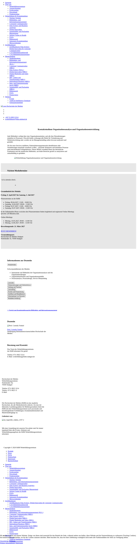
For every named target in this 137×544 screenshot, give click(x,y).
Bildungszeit (13, 39)
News (10, 453)
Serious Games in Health (17, 35)
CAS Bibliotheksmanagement (19, 54)
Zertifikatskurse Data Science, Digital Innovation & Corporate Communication (20, 49)
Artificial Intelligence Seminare (19, 101)
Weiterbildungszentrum (17, 6)
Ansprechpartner (15, 8)
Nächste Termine (15, 18)
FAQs (11, 37)
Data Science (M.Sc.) (16, 70)
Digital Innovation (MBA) (18, 72)
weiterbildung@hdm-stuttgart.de (16, 119)
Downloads (13, 12)
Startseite (8, 3)
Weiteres (8, 97)
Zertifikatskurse (10, 45)
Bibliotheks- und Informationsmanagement (18, 21)
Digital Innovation (15, 29)
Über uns (8, 4)
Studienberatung (14, 58)
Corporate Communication (18, 24)
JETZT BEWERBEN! (8, 231)
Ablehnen (12, 541)
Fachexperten (14, 10)
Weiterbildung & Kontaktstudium (16, 16)
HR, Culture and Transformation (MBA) (17, 78)
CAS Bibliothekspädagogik (18, 52)
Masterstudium (10, 56)
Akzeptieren (4, 541)
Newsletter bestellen (13, 438)
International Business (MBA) (19, 81)
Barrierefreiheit (13, 461)
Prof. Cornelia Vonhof (14, 329)
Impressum (11, 459)
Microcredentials (15, 43)
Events (11, 99)
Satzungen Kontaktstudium (18, 41)
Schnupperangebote (16, 102)
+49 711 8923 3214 (11, 117)
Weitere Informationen (7, 543)
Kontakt (10, 451)
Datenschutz (12, 457)
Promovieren (13, 95)
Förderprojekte (14, 14)
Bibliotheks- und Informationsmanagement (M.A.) (18, 62)
